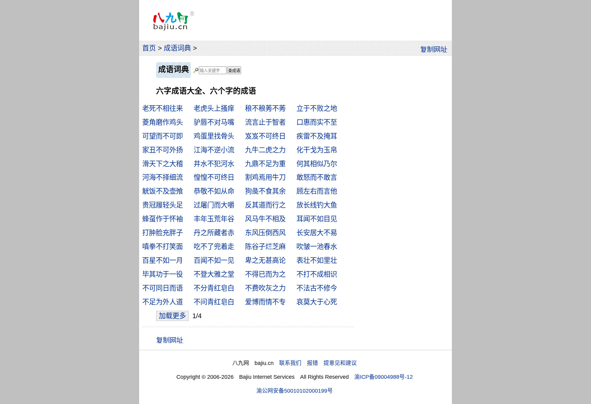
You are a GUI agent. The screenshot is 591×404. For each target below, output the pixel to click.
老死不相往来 (162, 108)
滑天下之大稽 (162, 164)
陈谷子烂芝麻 (265, 246)
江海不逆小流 (214, 150)
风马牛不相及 (265, 219)
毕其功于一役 (162, 274)
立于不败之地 (316, 108)
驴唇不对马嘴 (214, 122)
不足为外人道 (162, 302)
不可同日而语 (162, 288)
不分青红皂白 (214, 288)
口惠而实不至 (316, 122)
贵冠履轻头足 (162, 205)
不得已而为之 (265, 274)
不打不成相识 (316, 274)
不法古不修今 (316, 288)
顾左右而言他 (316, 191)
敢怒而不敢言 (316, 177)
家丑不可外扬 (162, 150)
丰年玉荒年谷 (214, 219)
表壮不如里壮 (316, 260)
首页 (149, 48)
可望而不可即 (162, 136)
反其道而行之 (265, 205)
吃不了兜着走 (214, 246)
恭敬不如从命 (214, 191)
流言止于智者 (265, 122)
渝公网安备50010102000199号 (294, 391)
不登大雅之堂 (214, 274)
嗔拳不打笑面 (162, 246)
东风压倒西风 (265, 233)
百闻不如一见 (214, 260)
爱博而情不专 (265, 302)
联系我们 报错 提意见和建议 (318, 363)
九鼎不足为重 (265, 164)
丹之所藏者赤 (214, 233)
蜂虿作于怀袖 (162, 219)
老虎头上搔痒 (214, 108)
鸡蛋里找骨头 (214, 136)
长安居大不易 (316, 233)
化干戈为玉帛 (316, 150)
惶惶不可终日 (214, 177)
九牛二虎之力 (265, 150)
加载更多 (172, 316)
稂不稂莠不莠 (265, 108)
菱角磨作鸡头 (162, 122)
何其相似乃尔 (316, 164)
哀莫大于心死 (316, 302)
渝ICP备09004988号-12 (383, 377)
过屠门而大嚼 (214, 205)
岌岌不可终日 (265, 136)
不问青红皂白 (214, 302)
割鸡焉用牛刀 (265, 177)
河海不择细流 (162, 177)
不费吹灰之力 (265, 288)
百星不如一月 (162, 260)
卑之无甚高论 (265, 260)
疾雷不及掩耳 (316, 136)
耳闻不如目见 (316, 219)
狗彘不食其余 (265, 191)
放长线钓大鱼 (316, 205)
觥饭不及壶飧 (162, 191)
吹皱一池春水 (316, 246)
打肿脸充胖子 (162, 233)
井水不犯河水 (214, 164)
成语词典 (177, 48)
